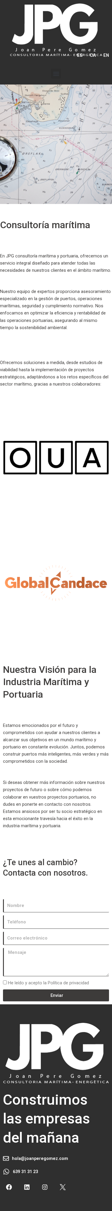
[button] (56, 74)
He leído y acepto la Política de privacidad (48, 983)
